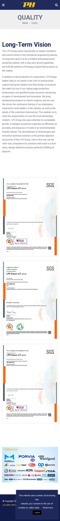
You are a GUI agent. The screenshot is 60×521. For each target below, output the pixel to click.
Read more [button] (48, 507)
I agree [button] (37, 512)
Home (25, 23)
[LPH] (27, 5)
